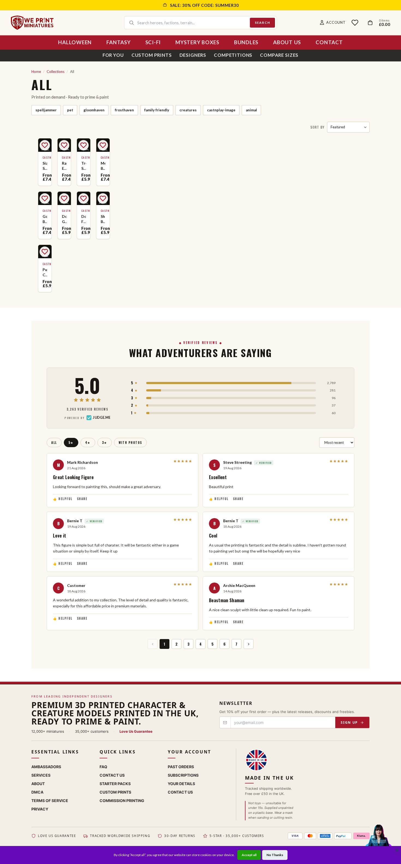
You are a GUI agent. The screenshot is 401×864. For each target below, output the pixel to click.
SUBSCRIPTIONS (183, 775)
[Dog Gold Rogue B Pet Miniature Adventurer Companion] (64, 215)
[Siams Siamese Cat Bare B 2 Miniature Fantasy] (45, 162)
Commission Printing (122, 800)
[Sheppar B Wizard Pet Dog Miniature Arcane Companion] (103, 215)
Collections (55, 71)
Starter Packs (115, 783)
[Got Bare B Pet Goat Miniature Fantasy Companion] (45, 215)
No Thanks (275, 855)
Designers (193, 55)
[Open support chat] (378, 840)
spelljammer (46, 110)
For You (113, 55)
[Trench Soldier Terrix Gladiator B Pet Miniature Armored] (83, 162)
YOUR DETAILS (181, 783)
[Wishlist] (354, 22)
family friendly (156, 110)
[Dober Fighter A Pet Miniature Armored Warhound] (83, 215)
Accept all (249, 855)
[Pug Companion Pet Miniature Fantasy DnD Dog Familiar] (45, 268)
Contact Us (112, 775)
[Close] (397, 850)
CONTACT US (180, 792)
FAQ (103, 766)
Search (262, 22)
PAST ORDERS (181, 766)
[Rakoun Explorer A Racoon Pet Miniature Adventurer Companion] (64, 162)
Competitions (233, 55)
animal (251, 110)
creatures (188, 110)
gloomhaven (93, 110)
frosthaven (124, 110)
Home (36, 71)
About (38, 783)
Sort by (317, 127)
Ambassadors (46, 766)
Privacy (39, 809)
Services (40, 775)
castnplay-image (221, 110)
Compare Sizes (279, 55)
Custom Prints (151, 55)
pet (70, 110)
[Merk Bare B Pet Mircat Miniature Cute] (103, 162)
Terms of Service (49, 800)
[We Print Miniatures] (32, 23)
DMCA (37, 792)
